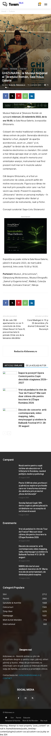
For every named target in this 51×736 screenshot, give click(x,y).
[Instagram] (25, 698)
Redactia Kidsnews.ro (17, 85)
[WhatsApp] (25, 96)
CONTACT (7, 678)
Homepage (13, 69)
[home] (6, 717)
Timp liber (23, 69)
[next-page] (9, 433)
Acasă (3, 11)
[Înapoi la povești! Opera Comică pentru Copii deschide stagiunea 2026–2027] (10, 376)
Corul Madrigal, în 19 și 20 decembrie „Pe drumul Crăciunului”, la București (37, 324)
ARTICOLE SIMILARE (14, 365)
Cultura (12, 11)
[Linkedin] (32, 96)
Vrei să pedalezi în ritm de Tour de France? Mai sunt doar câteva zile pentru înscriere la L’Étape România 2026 (32, 396)
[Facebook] (5, 96)
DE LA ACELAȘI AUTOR (36, 365)
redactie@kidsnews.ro (29, 675)
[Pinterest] (19, 96)
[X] (12, 96)
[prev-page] (4, 433)
